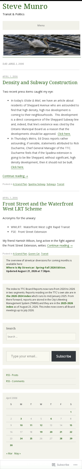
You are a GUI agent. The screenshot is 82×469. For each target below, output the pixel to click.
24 (21, 438)
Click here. (64, 134)
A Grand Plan (20, 184)
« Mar (9, 453)
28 (61, 438)
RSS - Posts (12, 375)
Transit (60, 184)
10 (21, 425)
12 (41, 425)
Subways (51, 184)
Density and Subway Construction (40, 82)
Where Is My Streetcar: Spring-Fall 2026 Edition (35, 267)
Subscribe (63, 356)
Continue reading (15, 176)
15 (71, 425)
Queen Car (34, 253)
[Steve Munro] (42, 55)
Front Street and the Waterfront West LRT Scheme (38, 206)
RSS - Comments (15, 381)
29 (71, 438)
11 (31, 425)
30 (11, 445)
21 (61, 431)
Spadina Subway (36, 184)
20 (51, 431)
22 (71, 431)
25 (31, 438)
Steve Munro (25, 6)
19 (41, 431)
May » (17, 453)
